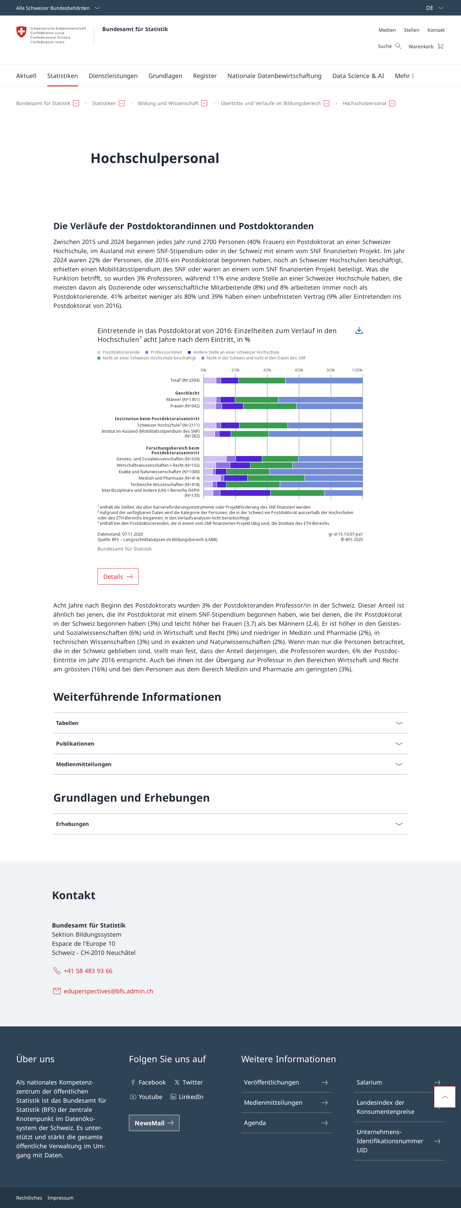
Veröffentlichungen (271, 1082)
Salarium (369, 1082)
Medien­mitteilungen (273, 1102)
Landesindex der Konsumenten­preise (385, 1107)
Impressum (61, 1197)
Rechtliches (29, 1197)
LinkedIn (191, 1097)
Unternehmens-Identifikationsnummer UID (390, 1141)
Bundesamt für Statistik (135, 29)
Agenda (255, 1123)
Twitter (193, 1082)
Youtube (150, 1097)
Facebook (152, 1082)
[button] (26, 75)
